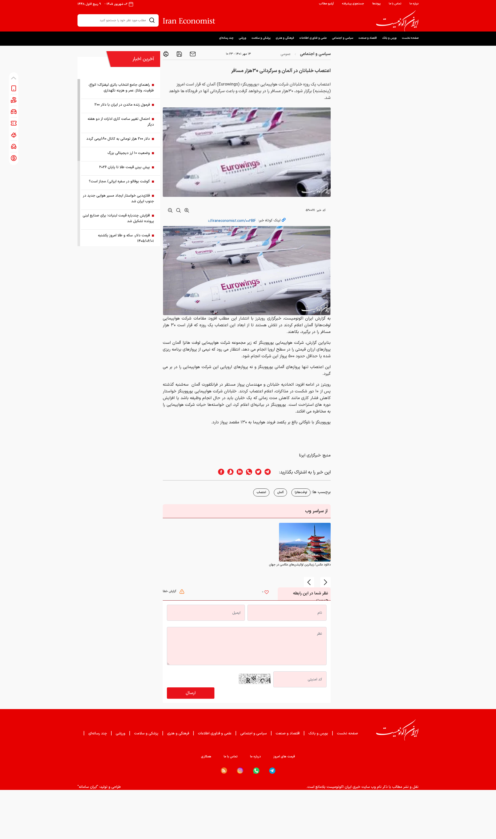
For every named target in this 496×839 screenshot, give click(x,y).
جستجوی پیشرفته (353, 4)
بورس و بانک (389, 38)
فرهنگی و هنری (285, 38)
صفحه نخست (410, 38)
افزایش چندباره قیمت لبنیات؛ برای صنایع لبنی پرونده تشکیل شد (118, 218)
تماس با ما (395, 4)
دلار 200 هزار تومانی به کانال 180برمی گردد (118, 139)
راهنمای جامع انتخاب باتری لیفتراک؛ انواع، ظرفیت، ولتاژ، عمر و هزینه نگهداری (121, 87)
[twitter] (256, 472)
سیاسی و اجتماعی (342, 38)
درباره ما (414, 4)
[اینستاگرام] (240, 770)
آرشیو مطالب (326, 4)
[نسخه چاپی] (166, 54)
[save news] (179, 54)
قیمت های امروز (284, 756)
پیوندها (376, 4)
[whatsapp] (247, 472)
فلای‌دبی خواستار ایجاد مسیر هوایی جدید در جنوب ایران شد (118, 198)
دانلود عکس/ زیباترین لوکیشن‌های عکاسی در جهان (300, 564)
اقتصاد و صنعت (367, 38)
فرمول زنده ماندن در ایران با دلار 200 (122, 104)
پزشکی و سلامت (260, 38)
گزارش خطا (170, 591)
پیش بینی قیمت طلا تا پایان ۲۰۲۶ (124, 167)
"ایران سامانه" (88, 787)
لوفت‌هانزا (301, 492)
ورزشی (242, 38)
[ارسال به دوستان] (192, 54)
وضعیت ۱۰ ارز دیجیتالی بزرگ (128, 153)
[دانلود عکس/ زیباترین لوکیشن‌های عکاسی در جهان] (305, 542)
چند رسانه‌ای (226, 38)
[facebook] (219, 472)
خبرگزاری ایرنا (310, 455)
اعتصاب (261, 492)
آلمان (280, 492)
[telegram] (270, 472)
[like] (267, 592)
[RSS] (224, 770)
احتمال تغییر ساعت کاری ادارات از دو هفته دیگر (121, 121)
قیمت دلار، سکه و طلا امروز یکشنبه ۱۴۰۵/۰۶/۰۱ (126, 238)
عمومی (286, 54)
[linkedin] (238, 472)
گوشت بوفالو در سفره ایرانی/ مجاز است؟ (119, 181)
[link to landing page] (397, 21)
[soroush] (229, 472)
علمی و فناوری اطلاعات (313, 38)
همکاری (206, 756)
